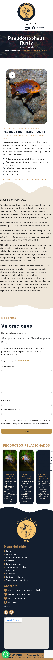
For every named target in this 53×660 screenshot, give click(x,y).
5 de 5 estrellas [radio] (28, 361)
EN (31, 24)
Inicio (22, 47)
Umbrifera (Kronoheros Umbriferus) (44, 483)
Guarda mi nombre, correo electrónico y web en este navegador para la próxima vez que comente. (25, 422)
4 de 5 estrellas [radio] (25, 361)
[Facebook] (6, 612)
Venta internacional (28, 128)
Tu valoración (8, 367)
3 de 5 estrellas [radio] (23, 361)
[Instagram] (11, 612)
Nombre (5, 401)
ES (35, 24)
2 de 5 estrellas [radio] (21, 361)
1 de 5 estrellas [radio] (19, 361)
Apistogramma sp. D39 (12, 482)
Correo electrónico (10, 410)
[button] (12, 75)
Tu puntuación (8, 361)
